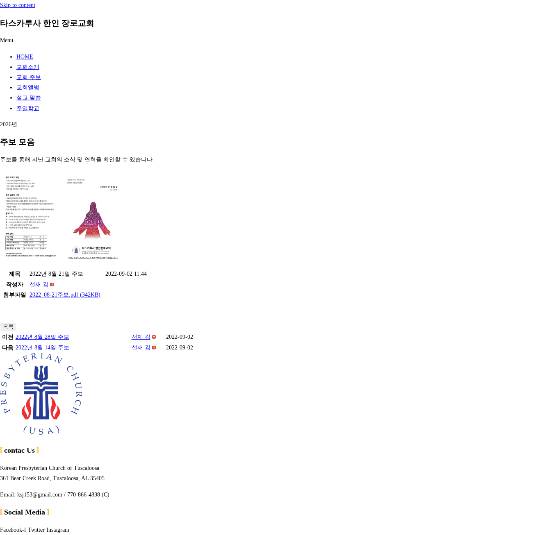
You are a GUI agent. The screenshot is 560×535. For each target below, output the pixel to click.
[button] (280, 40)
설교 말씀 (28, 98)
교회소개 (27, 67)
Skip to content (17, 5)
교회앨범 (27, 87)
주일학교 (27, 108)
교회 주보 (28, 77)
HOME (24, 57)
